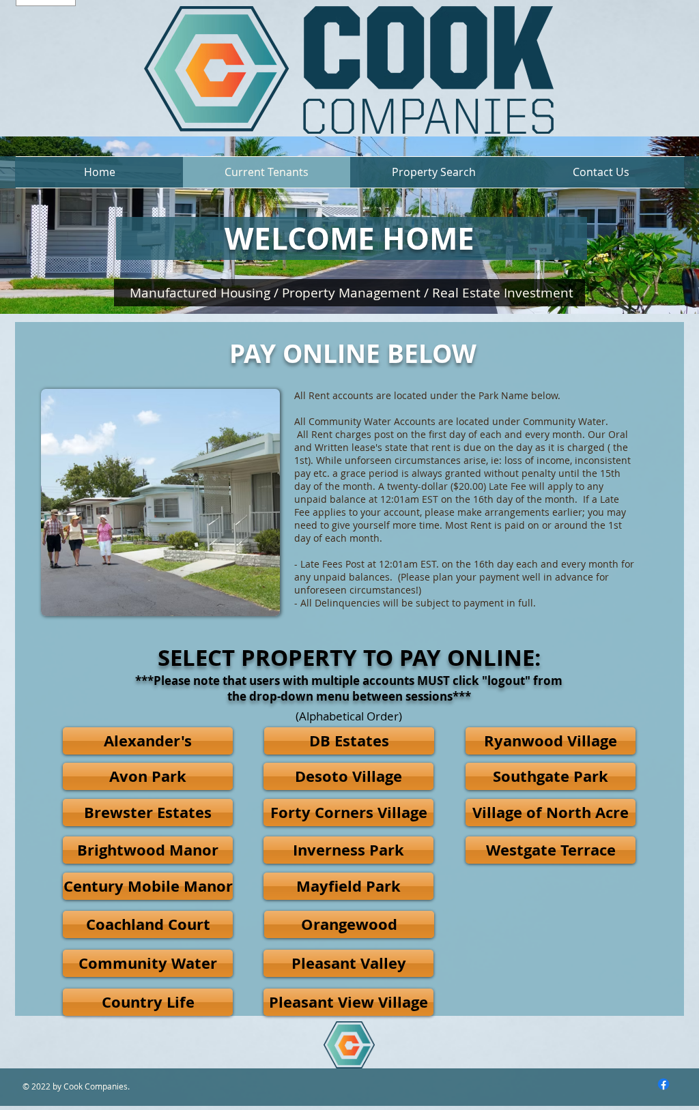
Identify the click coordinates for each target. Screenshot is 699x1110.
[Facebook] (663, 1084)
